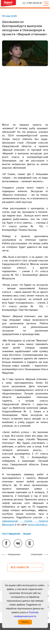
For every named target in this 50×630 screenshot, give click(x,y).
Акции (27, 533)
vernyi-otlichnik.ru (37, 525)
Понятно (25, 622)
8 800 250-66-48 (34, 3)
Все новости (20, 567)
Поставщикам (11, 533)
